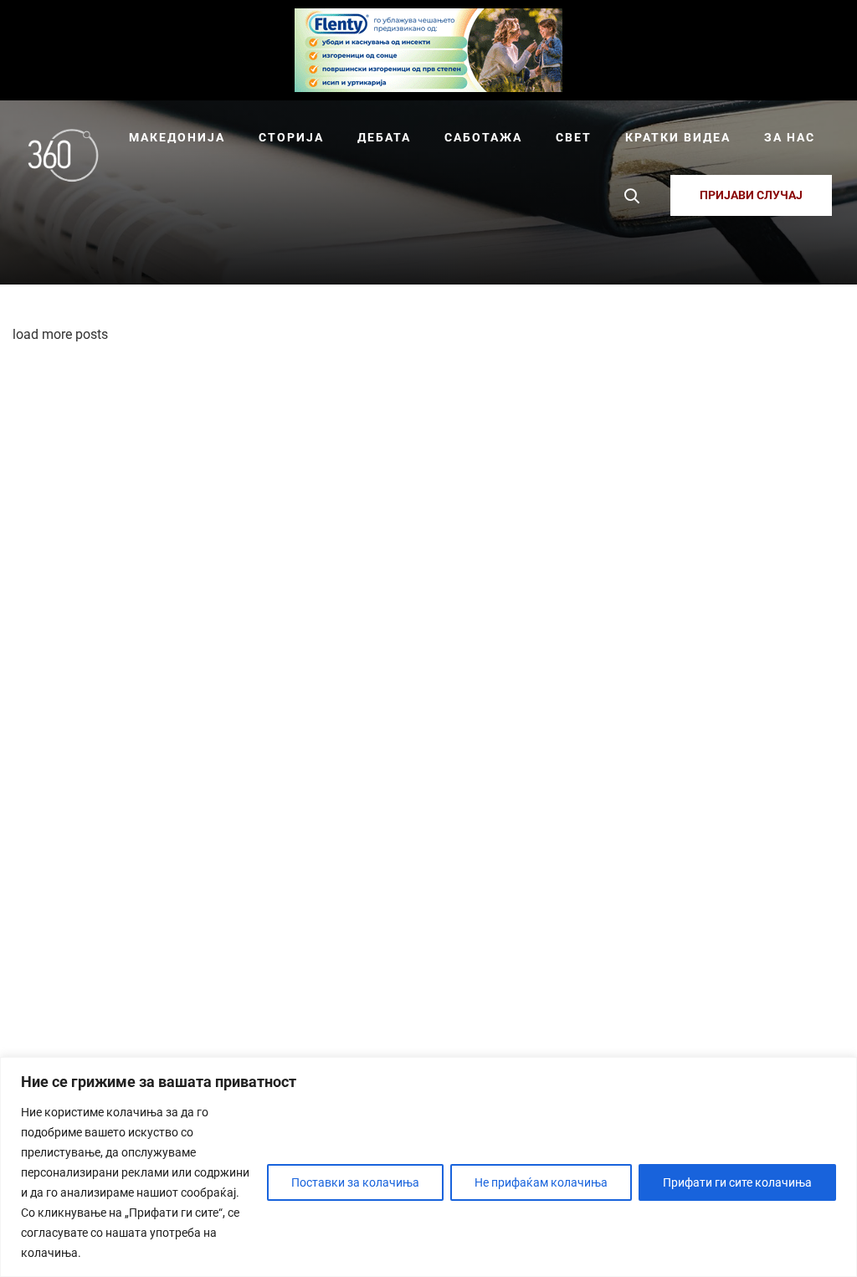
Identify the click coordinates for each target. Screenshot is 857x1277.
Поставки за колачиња (355, 1182)
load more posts (60, 334)
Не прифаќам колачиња (541, 1182)
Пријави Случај (751, 195)
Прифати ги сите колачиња (737, 1182)
